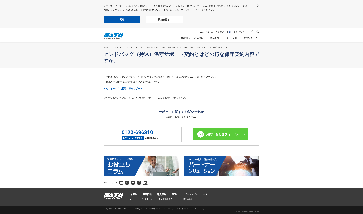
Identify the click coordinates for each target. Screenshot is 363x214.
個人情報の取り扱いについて (117, 209)
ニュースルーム (206, 32)
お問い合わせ (242, 32)
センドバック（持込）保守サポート (124, 88)
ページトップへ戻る (359, 159)
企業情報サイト (222, 32)
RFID (225, 38)
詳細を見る (164, 19)
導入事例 (214, 38)
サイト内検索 (252, 31)
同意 (122, 19)
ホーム (106, 47)
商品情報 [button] (198, 38)
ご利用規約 (138, 209)
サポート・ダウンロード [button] (244, 38)
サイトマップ (200, 209)
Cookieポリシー (154, 209)
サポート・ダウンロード (120, 47)
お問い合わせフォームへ (223, 134)
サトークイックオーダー (144, 199)
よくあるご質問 (138, 47)
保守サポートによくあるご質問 (159, 47)
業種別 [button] (184, 38)
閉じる (258, 5)
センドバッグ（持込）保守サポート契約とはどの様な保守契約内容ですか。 (202, 47)
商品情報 (147, 194)
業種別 (133, 194)
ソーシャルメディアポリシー (177, 209)
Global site (257, 31)
